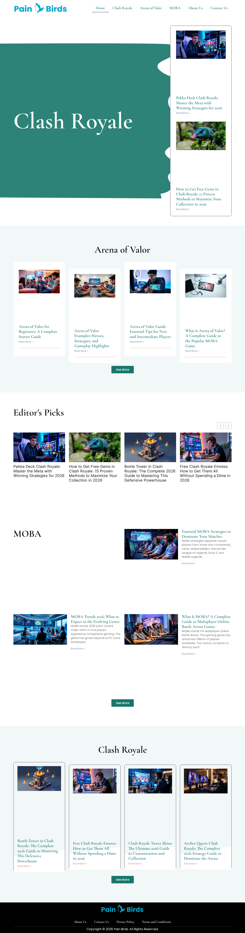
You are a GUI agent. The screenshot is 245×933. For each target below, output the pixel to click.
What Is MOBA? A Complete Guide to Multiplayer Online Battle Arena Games (206, 621)
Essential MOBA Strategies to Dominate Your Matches (206, 534)
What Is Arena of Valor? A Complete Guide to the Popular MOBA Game (205, 338)
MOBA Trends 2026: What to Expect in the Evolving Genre (95, 619)
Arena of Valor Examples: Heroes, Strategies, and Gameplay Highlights (91, 338)
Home (100, 8)
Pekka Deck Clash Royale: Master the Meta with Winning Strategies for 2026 (199, 102)
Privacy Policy (125, 922)
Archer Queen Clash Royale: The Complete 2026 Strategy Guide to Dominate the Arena (202, 851)
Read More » (183, 113)
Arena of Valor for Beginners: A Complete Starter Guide (38, 331)
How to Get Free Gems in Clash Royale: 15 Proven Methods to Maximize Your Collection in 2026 (198, 197)
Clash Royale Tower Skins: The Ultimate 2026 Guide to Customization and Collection (150, 851)
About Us (195, 8)
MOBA (174, 8)
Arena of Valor (151, 8)
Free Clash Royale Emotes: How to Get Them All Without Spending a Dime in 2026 (205, 473)
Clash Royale (122, 8)
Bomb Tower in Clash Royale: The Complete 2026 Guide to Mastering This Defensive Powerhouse (149, 473)
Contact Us (219, 8)
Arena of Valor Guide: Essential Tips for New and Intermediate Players (150, 331)
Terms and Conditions (156, 922)
